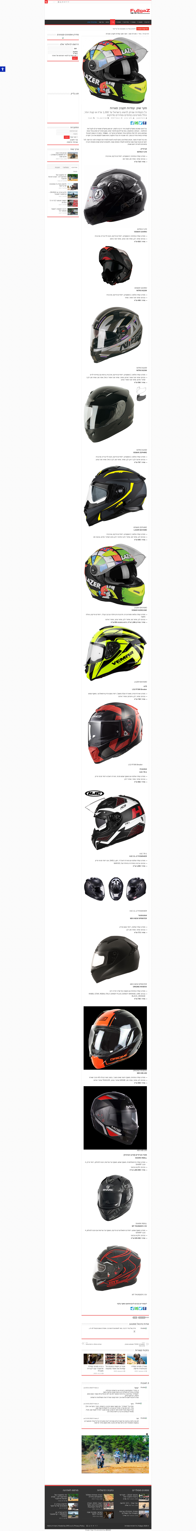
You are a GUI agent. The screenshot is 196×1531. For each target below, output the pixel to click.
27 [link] (123, 1515)
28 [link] (125, 1505)
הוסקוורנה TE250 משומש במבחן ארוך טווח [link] (135, 1344)
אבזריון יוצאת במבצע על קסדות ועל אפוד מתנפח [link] (115, 1367)
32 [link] (123, 1499)
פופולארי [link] (66, 167)
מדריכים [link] (126, 22)
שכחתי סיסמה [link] (72, 142)
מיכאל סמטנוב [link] (140, 118)
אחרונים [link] (74, 167)
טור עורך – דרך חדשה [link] (129, 1503)
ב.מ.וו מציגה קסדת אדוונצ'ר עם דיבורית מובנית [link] (95, 1368)
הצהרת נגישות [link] (52, 1526)
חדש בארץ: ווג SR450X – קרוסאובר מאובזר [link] (58, 193)
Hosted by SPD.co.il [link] (65, 1526)
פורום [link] (107, 22)
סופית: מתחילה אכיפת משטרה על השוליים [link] (128, 1512)
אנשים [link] (133, 22)
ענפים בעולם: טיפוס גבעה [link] (93, 1343)
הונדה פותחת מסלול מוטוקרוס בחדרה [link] (94, 1496)
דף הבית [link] (147, 22)
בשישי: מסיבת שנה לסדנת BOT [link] (94, 1513)
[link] (2, 69)
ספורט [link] (119, 22)
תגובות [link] (90, 118)
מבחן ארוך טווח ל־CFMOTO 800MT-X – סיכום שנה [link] (58, 154)
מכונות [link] (140, 22)
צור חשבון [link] (74, 140)
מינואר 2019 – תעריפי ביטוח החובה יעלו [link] (129, 1496)
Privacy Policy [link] (79, 1526)
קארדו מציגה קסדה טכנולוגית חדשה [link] (139, 1367)
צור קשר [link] (101, 22)
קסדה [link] (135, 1317)
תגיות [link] (75, 171)
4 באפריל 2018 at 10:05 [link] (91, 1404)
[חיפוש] (46, 1)
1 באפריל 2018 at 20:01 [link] (91, 1388)
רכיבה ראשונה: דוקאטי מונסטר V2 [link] (59, 210)
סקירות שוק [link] (133, 34)
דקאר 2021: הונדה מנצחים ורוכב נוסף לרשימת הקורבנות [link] (94, 1505)
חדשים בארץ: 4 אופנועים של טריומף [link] (59, 1505)
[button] (147, 1434)
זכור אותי (73, 137)
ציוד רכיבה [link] (141, 1317)
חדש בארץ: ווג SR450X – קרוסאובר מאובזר (122, 29)
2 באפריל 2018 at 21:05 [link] (91, 1418)
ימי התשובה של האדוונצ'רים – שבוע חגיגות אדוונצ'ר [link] (57, 176)
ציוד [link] (113, 22)
